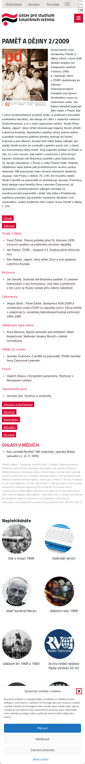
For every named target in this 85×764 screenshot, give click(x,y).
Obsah (8, 218)
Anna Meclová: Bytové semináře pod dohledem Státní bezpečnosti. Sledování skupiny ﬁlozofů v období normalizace (40, 336)
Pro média (53, 4)
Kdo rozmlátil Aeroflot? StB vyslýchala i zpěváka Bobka (41, 451)
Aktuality (10, 427)
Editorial (9, 225)
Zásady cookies (40, 759)
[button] (79, 691)
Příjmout (42, 728)
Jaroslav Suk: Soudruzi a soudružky (29, 395)
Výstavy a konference (18, 404)
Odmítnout (42, 739)
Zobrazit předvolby (43, 750)
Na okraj (9, 434)
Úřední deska (14, 4)
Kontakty (34, 4)
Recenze (9, 412)
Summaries (11, 419)
